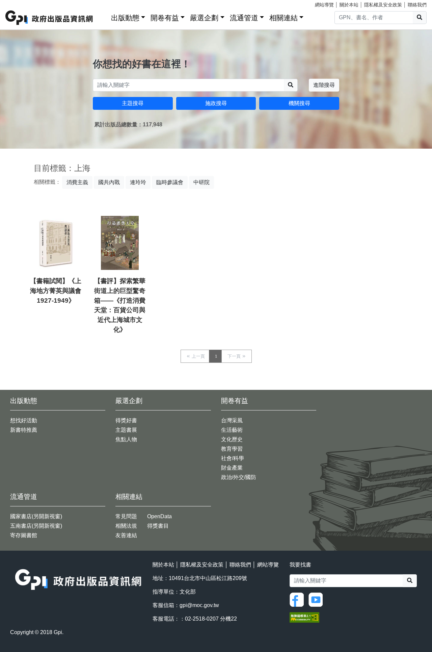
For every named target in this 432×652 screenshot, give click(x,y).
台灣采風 (232, 420)
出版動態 (125, 18)
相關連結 (283, 18)
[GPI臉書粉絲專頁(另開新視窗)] (298, 599)
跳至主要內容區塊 (19, 3)
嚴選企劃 (204, 18)
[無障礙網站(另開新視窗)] (304, 617)
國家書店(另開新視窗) (36, 516)
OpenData (159, 516)
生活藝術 (232, 430)
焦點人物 (126, 439)
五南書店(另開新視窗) (36, 526)
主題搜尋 (132, 103)
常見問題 (126, 516)
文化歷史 (232, 439)
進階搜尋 (324, 85)
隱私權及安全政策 (383, 4)
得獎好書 (126, 420)
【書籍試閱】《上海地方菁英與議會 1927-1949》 (55, 290)
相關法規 (126, 526)
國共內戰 (109, 182)
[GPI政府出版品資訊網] (49, 18)
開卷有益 (165, 18)
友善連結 (126, 535)
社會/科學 (232, 458)
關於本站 (349, 4)
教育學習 (232, 449)
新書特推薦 (23, 430)
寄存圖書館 (23, 535)
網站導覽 (324, 4)
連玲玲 (138, 182)
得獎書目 (158, 526)
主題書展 (126, 430)
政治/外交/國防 (238, 477)
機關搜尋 (299, 103)
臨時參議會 (169, 182)
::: (104, 16)
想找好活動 (23, 420)
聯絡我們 (417, 4)
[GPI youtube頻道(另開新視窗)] (317, 599)
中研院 (201, 182)
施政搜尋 (216, 103)
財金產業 (232, 468)
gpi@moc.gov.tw (199, 605)
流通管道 (244, 18)
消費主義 (77, 182)
